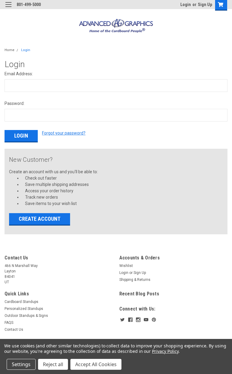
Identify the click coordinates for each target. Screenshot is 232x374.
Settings (21, 364)
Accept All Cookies (96, 364)
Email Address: (19, 73)
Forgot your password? (63, 133)
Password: (14, 103)
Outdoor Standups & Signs (26, 316)
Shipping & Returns (134, 280)
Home (9, 50)
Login (185, 4)
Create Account (39, 219)
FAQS (9, 322)
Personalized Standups (24, 309)
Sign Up (205, 4)
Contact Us (14, 329)
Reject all (53, 364)
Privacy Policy (165, 351)
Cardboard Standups (21, 302)
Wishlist (126, 266)
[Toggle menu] (8, 8)
